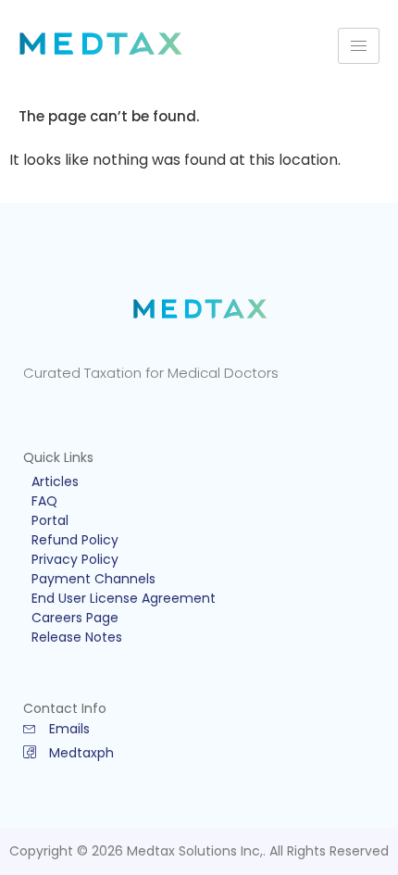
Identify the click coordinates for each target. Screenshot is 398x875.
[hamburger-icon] (358, 46)
